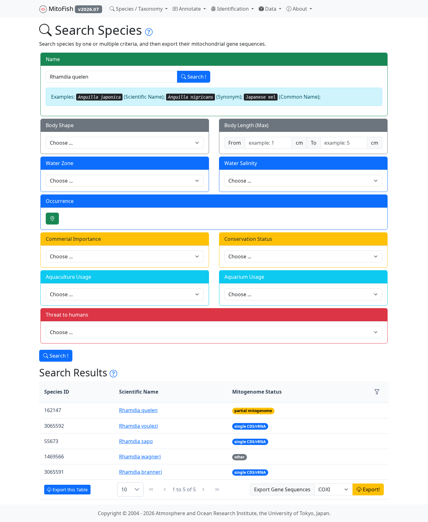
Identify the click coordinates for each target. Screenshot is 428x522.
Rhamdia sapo (136, 441)
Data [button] (271, 8)
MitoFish (73, 8)
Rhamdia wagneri (140, 456)
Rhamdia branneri (140, 471)
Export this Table (69, 490)
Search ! (196, 76)
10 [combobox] (124, 489)
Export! (371, 489)
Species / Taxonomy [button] (139, 8)
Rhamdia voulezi (138, 425)
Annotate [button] (190, 8)
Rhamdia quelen (138, 410)
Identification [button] (233, 8)
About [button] (299, 8)
